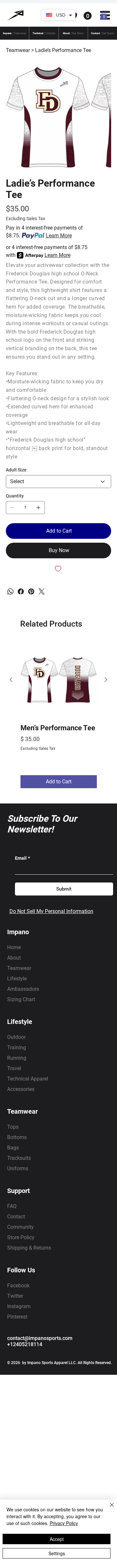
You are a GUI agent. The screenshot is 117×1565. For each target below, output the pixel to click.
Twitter (15, 1296)
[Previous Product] (11, 679)
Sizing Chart (21, 999)
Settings (56, 1553)
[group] (58, 715)
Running (16, 1058)
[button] (59, 16)
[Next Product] (106, 679)
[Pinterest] (31, 591)
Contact (16, 1217)
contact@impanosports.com (39, 1338)
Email (22, 858)
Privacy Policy (64, 1523)
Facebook (18, 1285)
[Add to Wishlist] (58, 568)
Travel (14, 1068)
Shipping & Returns (29, 1248)
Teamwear (19, 968)
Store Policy (20, 1237)
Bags (13, 1148)
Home (14, 947)
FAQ (12, 1206)
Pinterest (17, 1317)
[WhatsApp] (10, 591)
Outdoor (16, 1037)
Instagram (19, 1306)
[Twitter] (41, 591)
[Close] (108, 1509)
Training (16, 1047)
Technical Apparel (27, 1079)
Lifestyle (17, 978)
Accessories (20, 1089)
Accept (57, 1539)
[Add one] (38, 507)
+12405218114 (24, 1344)
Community (20, 1227)
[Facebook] (20, 591)
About (14, 958)
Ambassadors (23, 989)
